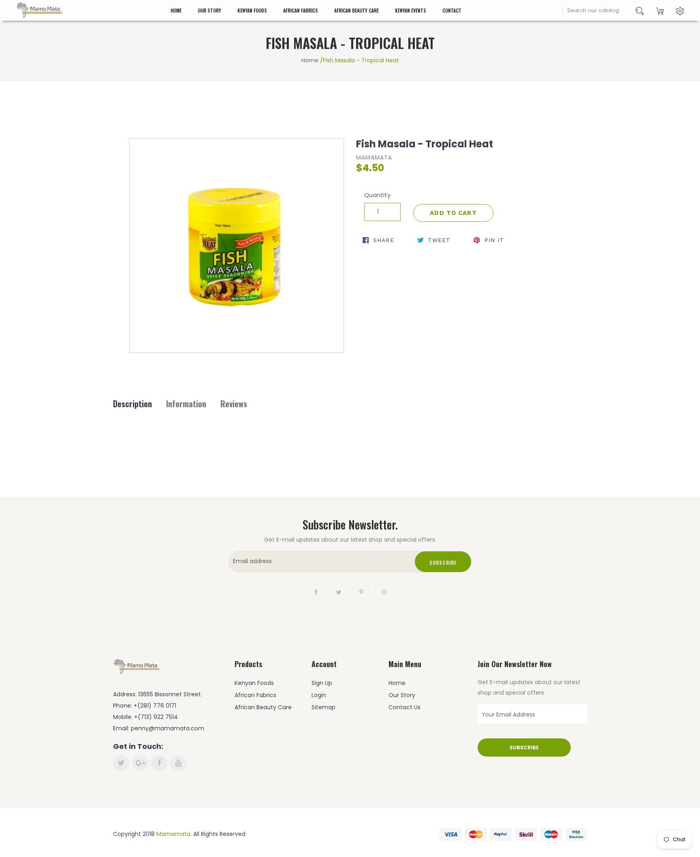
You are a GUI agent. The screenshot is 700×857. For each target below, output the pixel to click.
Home (176, 10)
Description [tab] (132, 404)
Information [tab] (186, 404)
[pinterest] (361, 591)
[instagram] (384, 591)
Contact (451, 10)
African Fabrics (300, 10)
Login (319, 695)
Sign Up (322, 683)
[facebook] (315, 591)
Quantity (377, 195)
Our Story (209, 10)
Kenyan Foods (252, 10)
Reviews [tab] (233, 404)
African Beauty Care (356, 10)
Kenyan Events (410, 10)
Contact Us (404, 707)
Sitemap (323, 707)
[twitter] (338, 591)
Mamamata (173, 834)
